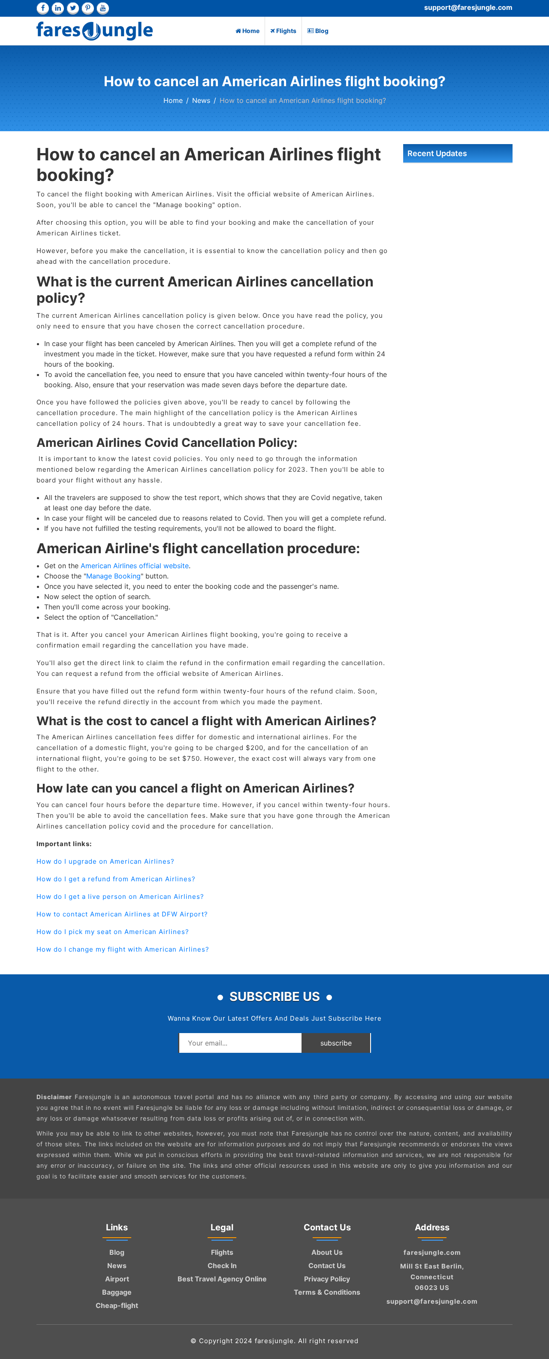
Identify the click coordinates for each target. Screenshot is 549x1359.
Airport (117, 1279)
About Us (327, 1252)
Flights (286, 30)
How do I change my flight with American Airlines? (122, 949)
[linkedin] (57, 8)
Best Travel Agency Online (222, 1279)
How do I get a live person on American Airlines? (120, 896)
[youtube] (103, 8)
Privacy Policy (327, 1279)
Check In (222, 1265)
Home (250, 30)
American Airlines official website (135, 565)
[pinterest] (87, 8)
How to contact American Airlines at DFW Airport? (122, 914)
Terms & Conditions (327, 1292)
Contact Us (327, 1265)
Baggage (117, 1292)
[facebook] (42, 8)
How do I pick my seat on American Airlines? (112, 932)
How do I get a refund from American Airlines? (116, 879)
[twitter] (72, 8)
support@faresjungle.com (468, 7)
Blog (322, 30)
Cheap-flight (117, 1305)
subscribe (336, 1043)
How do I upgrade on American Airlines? (105, 861)
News (201, 100)
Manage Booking (113, 576)
